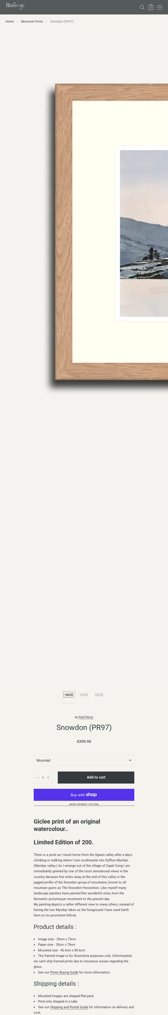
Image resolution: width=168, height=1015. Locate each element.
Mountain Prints (32, 21)
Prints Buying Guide (64, 972)
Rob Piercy (86, 717)
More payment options (84, 804)
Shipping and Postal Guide (69, 1007)
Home (9, 21)
